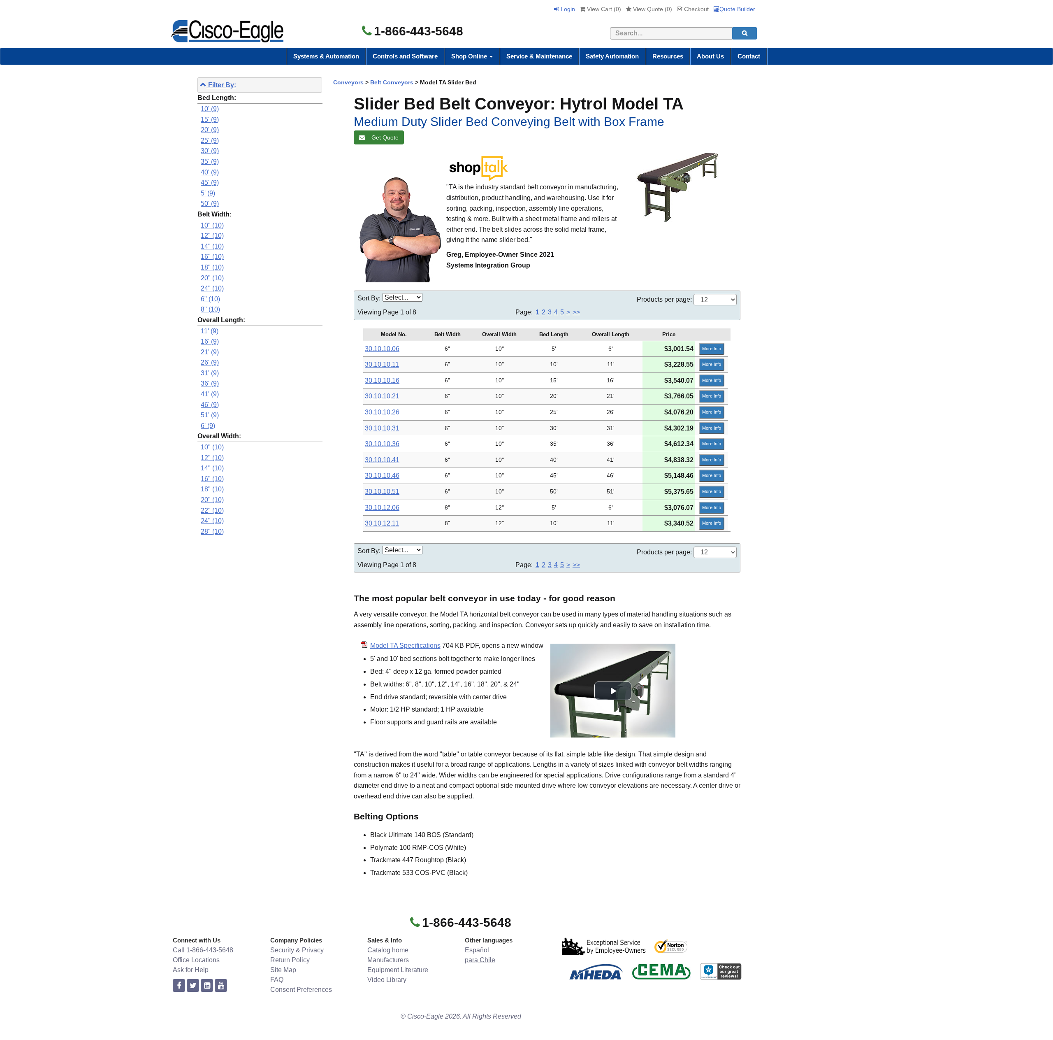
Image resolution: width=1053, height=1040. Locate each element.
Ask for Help (191, 969)
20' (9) (210, 129)
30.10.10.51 (382, 491)
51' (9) (210, 415)
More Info (711, 348)
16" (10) (212, 256)
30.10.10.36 (382, 443)
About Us (710, 56)
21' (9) (210, 352)
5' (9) (208, 193)
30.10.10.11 (382, 364)
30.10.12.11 (382, 523)
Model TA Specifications (405, 645)
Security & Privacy (297, 950)
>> (576, 312)
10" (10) (212, 225)
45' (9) (210, 182)
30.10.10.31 (382, 428)
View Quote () (651, 9)
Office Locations (196, 959)
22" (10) (212, 510)
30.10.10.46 (382, 475)
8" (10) (210, 309)
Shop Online (470, 56)
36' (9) (210, 383)
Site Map (283, 969)
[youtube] (221, 985)
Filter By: (221, 84)
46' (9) (210, 404)
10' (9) (210, 108)
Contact (749, 56)
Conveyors (348, 82)
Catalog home (387, 950)
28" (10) (212, 531)
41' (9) (210, 394)
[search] (744, 33)
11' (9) (209, 331)
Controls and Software (405, 56)
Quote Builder (737, 9)
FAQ (276, 979)
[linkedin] (207, 985)
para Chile (480, 959)
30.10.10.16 (382, 380)
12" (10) (212, 235)
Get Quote (383, 137)
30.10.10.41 (382, 459)
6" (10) (210, 298)
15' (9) (210, 119)
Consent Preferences (301, 989)
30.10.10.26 (382, 412)
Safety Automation (612, 56)
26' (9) (210, 362)
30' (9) (210, 150)
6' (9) (208, 425)
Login (567, 9)
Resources (667, 56)
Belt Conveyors (391, 82)
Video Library (386, 979)
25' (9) (210, 140)
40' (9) (210, 172)
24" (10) (212, 288)
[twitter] (193, 985)
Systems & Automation (326, 56)
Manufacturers (388, 959)
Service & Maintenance (539, 56)
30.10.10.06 (382, 348)
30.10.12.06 (382, 507)
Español (477, 950)
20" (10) (212, 278)
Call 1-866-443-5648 (203, 950)
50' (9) (210, 203)
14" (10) (212, 246)
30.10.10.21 (382, 396)
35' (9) (210, 161)
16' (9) (210, 341)
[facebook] (179, 985)
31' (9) (210, 373)
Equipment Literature (397, 969)
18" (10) (212, 267)
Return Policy (290, 959)
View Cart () (603, 9)
